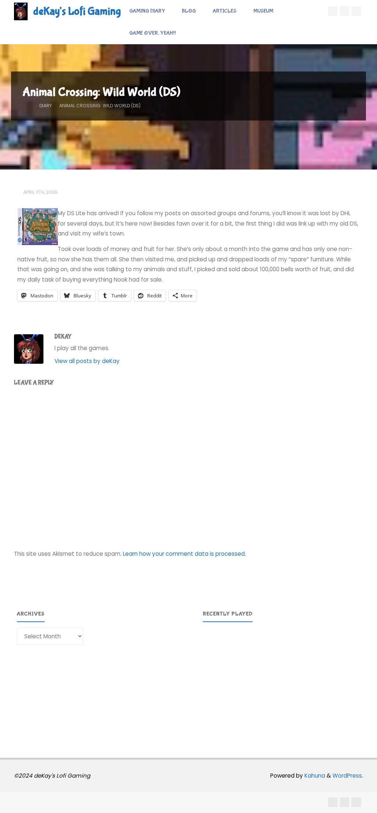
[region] (281, 680)
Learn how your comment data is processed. (184, 554)
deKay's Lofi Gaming (77, 11)
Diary (45, 105)
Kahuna (314, 775)
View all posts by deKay (87, 361)
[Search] (192, 33)
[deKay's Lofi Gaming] (21, 11)
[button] (214, 680)
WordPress (347, 775)
